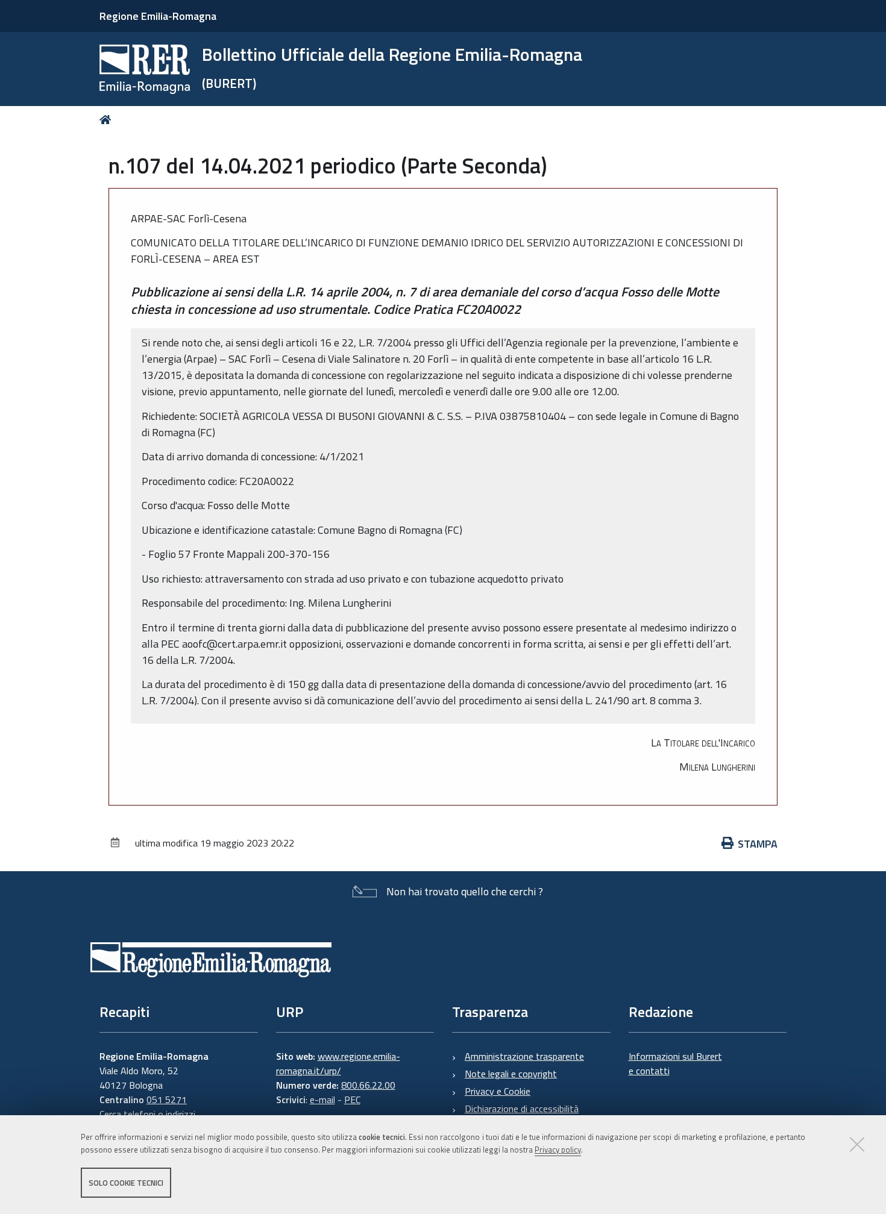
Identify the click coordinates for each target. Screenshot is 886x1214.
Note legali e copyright (511, 1073)
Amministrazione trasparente (524, 1056)
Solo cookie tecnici (126, 1183)
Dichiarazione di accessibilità (522, 1108)
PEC (352, 1099)
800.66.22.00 (368, 1085)
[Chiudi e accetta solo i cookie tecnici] (857, 1144)
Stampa (758, 844)
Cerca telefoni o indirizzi (147, 1114)
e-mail (322, 1099)
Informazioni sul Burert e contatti (675, 1063)
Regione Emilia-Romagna (157, 16)
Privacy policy (558, 1150)
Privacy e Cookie (497, 1091)
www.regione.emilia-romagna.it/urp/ (338, 1063)
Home (107, 119)
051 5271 (166, 1099)
